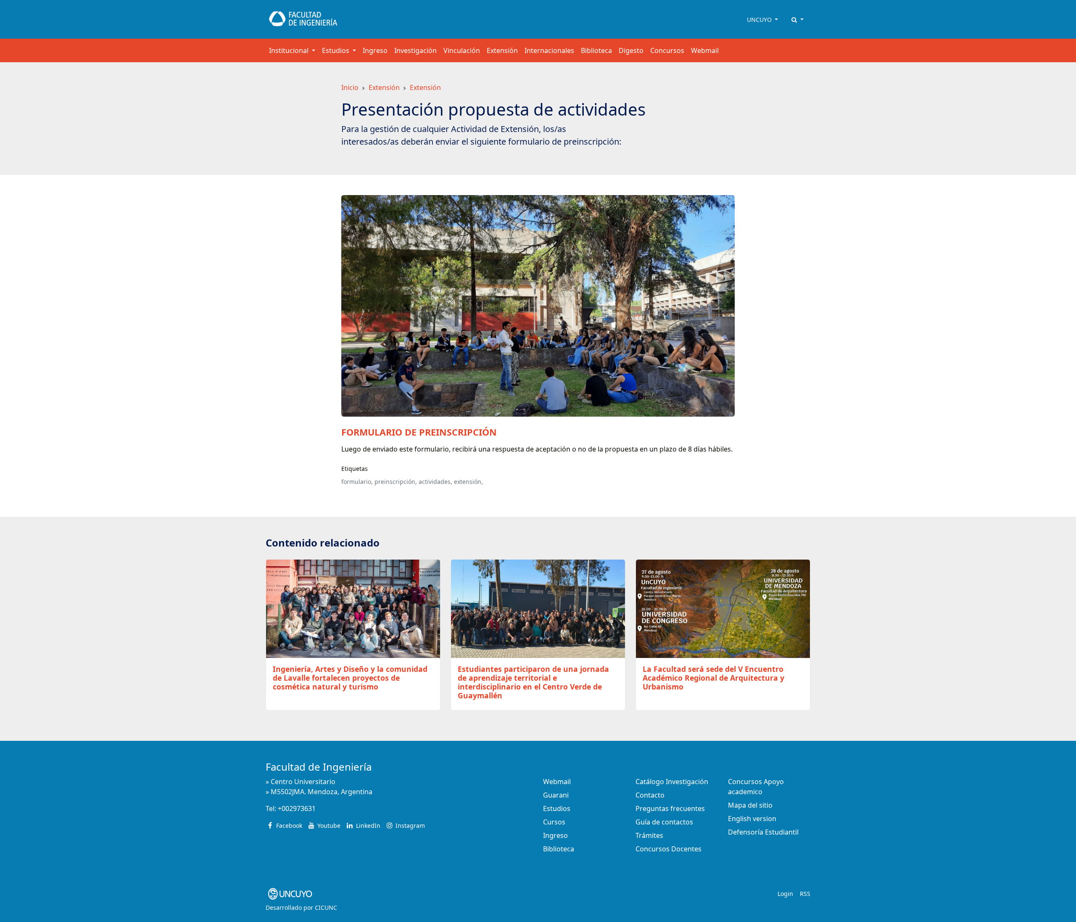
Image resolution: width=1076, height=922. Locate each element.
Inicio (350, 87)
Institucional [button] (289, 50)
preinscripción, (395, 482)
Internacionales (549, 50)
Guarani (556, 795)
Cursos (554, 822)
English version (752, 818)
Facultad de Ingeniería (319, 767)
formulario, (357, 482)
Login (785, 894)
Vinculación (461, 50)
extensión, (468, 482)
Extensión (502, 50)
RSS (805, 894)
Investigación (415, 50)
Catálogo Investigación (672, 781)
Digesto (631, 50)
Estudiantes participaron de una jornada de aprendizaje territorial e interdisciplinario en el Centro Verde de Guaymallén (533, 682)
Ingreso (375, 50)
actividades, (435, 482)
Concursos (667, 50)
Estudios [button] (336, 50)
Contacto (650, 795)
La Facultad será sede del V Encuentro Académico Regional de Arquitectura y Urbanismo (713, 678)
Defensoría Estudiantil (763, 832)
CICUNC (326, 907)
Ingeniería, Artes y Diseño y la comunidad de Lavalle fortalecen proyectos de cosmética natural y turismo (350, 678)
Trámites (649, 835)
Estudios (556, 808)
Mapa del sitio (750, 805)
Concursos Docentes (669, 848)
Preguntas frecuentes (670, 808)
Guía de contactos (664, 822)
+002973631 (297, 808)
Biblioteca (596, 50)
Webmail (705, 50)
